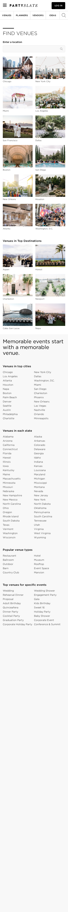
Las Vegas (40, 405)
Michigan (39, 478)
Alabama (8, 436)
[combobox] (34, 48)
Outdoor (8, 564)
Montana (39, 487)
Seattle (7, 405)
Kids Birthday (42, 603)
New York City (42, 81)
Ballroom (8, 559)
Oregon (7, 512)
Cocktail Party (11, 615)
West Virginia (42, 533)
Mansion (39, 572)
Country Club (11, 572)
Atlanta (6, 228)
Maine (6, 474)
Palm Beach (10, 397)
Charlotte (8, 418)
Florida (7, 453)
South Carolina (43, 516)
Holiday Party (42, 611)
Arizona (7, 440)
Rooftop (39, 564)
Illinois (7, 461)
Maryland (39, 474)
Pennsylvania (42, 512)
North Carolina (12, 503)
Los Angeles (41, 110)
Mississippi (40, 482)
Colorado (39, 445)
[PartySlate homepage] (24, 5)
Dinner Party (10, 611)
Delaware (39, 449)
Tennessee (40, 520)
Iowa (6, 466)
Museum (39, 559)
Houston (39, 199)
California (8, 445)
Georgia (39, 453)
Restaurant (9, 555)
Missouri (8, 487)
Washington (10, 533)
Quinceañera (10, 607)
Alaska (38, 436)
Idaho (37, 457)
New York (40, 499)
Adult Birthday (12, 603)
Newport (39, 299)
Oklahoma (40, 508)
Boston (6, 169)
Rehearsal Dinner (13, 594)
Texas (6, 524)
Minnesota (9, 482)
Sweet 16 (39, 607)
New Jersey (41, 495)
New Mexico (10, 499)
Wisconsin (9, 537)
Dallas (38, 140)
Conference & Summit (47, 624)
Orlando (39, 414)
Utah (37, 524)
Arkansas (39, 440)
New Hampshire (12, 495)
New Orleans (9, 199)
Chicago (7, 81)
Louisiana (40, 470)
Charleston (8, 299)
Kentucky (8, 470)
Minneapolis (41, 418)
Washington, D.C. (44, 228)
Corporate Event (44, 620)
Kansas (38, 466)
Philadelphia (10, 414)
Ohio (6, 508)
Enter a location (12, 42)
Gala (36, 599)
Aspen (6, 269)
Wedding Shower (44, 590)
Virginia (39, 529)
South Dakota (11, 520)
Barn (6, 568)
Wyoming (40, 537)
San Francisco (10, 140)
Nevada (38, 491)
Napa (38, 328)
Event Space (41, 568)
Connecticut (10, 449)
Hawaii (38, 269)
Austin (7, 410)
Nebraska (8, 491)
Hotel (37, 555)
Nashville (39, 410)
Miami (6, 110)
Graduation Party (13, 620)
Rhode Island (10, 516)
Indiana (38, 461)
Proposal (8, 599)
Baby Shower (42, 615)
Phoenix (39, 397)
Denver (7, 401)
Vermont (8, 529)
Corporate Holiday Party (17, 624)
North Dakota (42, 503)
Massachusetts (12, 478)
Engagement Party (45, 594)
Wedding (8, 590)
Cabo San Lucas (11, 328)
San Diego (40, 169)
